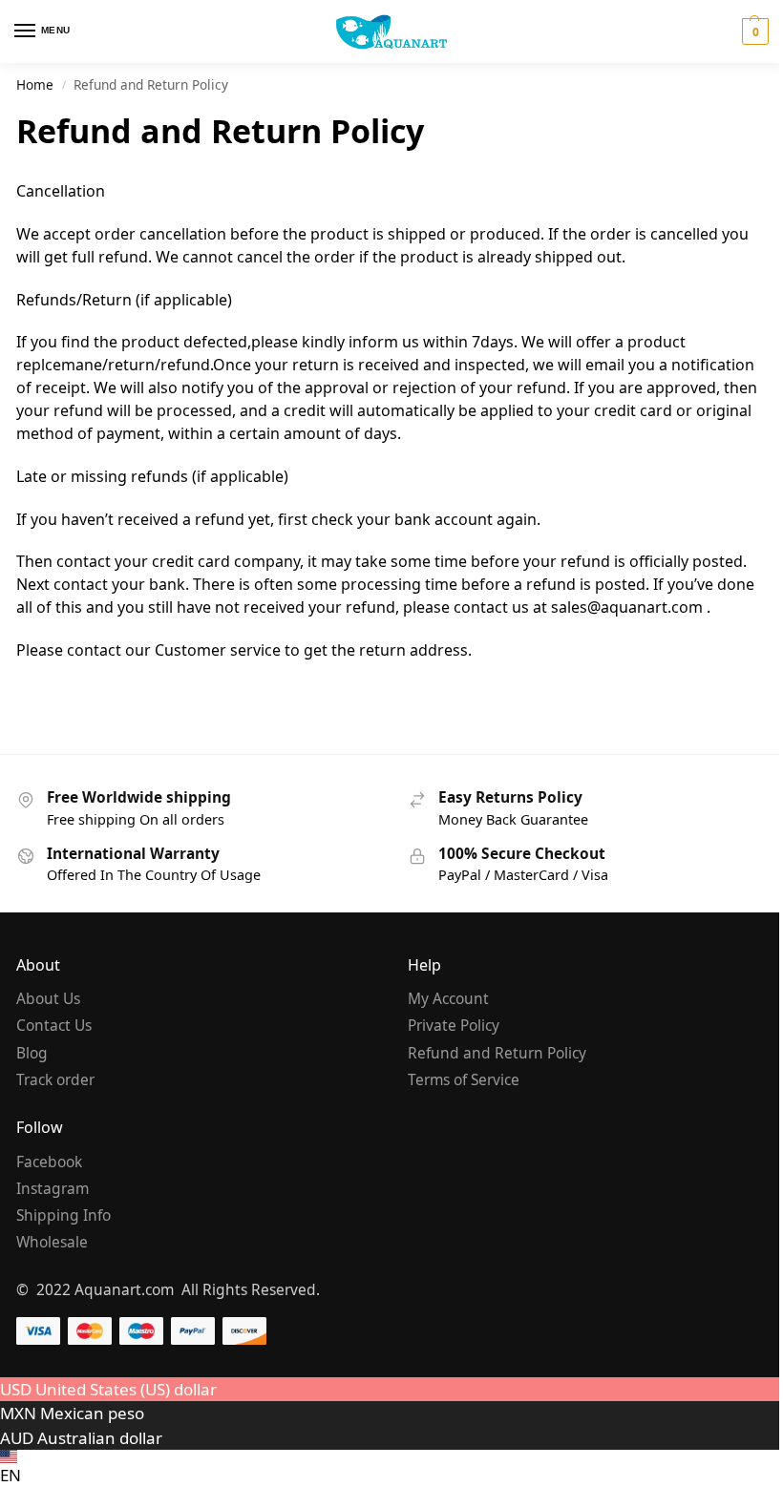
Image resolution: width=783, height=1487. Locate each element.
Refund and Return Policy (497, 1052)
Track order (55, 1079)
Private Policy (453, 1025)
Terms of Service (463, 1079)
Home (34, 84)
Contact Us (54, 1025)
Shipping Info (63, 1214)
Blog (32, 1052)
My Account (448, 998)
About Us (48, 998)
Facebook (49, 1161)
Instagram (52, 1188)
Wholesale (52, 1241)
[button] (753, 31)
